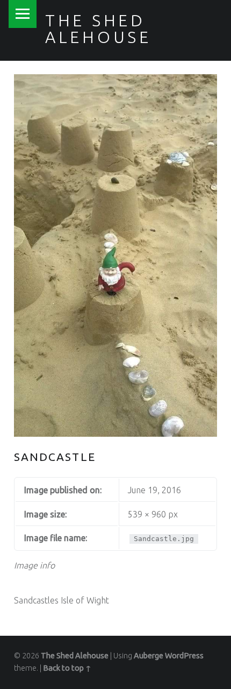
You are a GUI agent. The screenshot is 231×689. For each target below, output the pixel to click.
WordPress (184, 655)
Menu (23, 14)
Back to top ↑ (67, 668)
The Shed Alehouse (98, 28)
